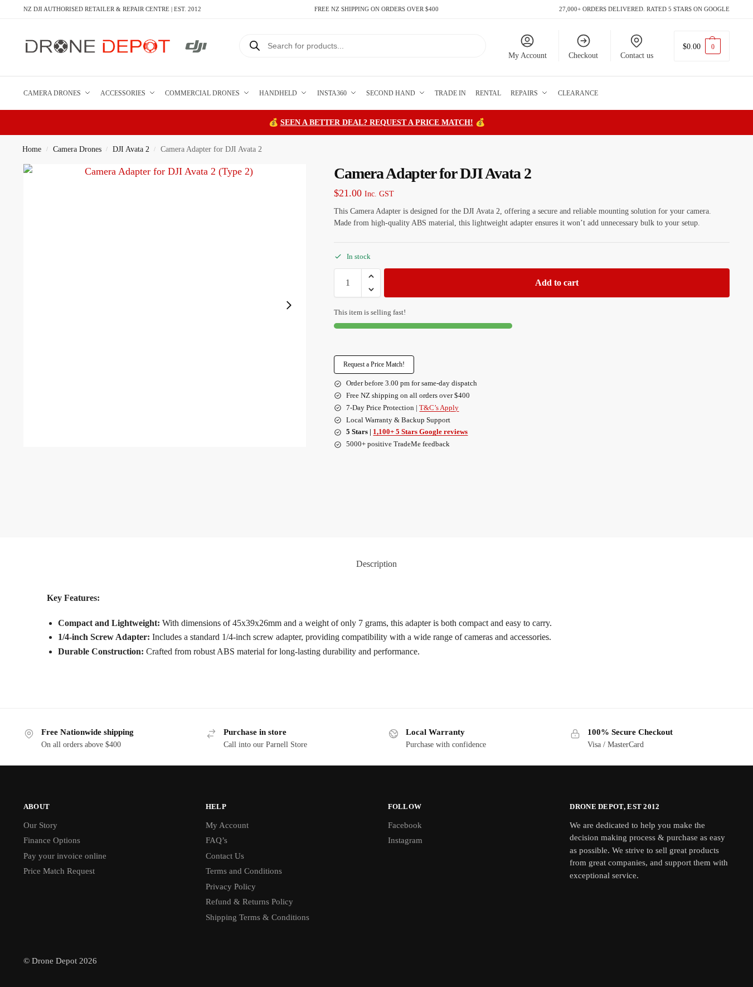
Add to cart (557, 282)
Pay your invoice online (64, 855)
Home (31, 149)
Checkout (583, 55)
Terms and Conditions (244, 870)
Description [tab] (376, 564)
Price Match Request (59, 870)
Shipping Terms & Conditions (257, 917)
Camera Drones (77, 149)
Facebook (405, 825)
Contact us (636, 55)
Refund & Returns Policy (249, 901)
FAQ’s (216, 840)
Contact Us (225, 855)
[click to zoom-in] (164, 305)
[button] (702, 46)
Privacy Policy (231, 886)
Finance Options (51, 840)
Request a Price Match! (374, 364)
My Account (527, 55)
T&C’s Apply (439, 407)
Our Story (40, 825)
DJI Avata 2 (131, 149)
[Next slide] (288, 305)
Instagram (405, 840)
